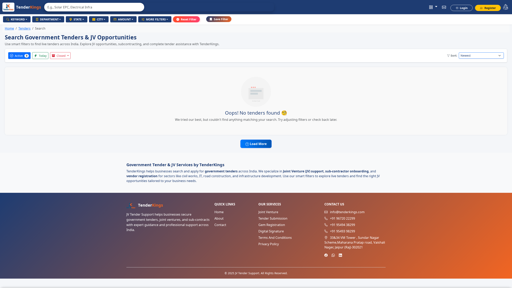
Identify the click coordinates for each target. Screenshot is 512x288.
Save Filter (221, 19)
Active (20, 56)
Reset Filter (188, 19)
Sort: (454, 55)
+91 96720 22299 (342, 218)
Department (49, 19)
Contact (220, 225)
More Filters (156, 19)
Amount (124, 19)
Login (463, 8)
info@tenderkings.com (347, 212)
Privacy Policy (268, 244)
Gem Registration (271, 225)
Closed (61, 56)
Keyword (18, 19)
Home (9, 28)
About (219, 218)
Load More (258, 144)
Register (490, 8)
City (100, 19)
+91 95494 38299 (342, 225)
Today (42, 56)
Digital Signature (271, 231)
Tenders (24, 28)
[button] (433, 7)
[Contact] (444, 7)
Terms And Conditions (275, 237)
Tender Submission (272, 218)
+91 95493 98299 (342, 231)
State (78, 19)
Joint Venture (268, 212)
